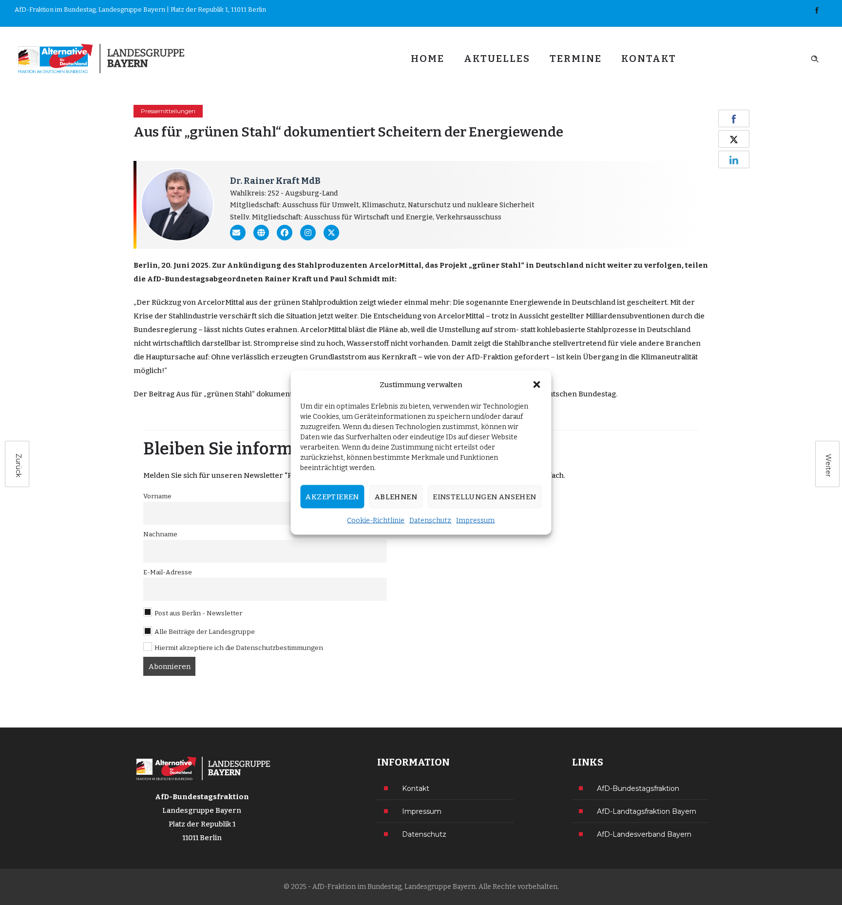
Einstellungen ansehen (484, 496)
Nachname (160, 534)
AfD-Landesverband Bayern (644, 833)
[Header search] (814, 57)
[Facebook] (816, 10)
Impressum (475, 520)
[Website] (261, 232)
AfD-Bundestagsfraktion (638, 788)
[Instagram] (308, 232)
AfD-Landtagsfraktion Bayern (646, 811)
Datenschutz (430, 520)
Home (427, 58)
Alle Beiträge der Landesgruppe (204, 632)
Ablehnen (396, 496)
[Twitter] (331, 232)
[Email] (238, 232)
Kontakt (648, 58)
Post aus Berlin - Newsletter (197, 613)
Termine (576, 58)
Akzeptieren (332, 496)
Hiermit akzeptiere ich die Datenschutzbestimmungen (238, 648)
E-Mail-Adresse (167, 572)
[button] (537, 385)
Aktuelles (497, 58)
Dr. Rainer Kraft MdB (275, 181)
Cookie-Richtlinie (375, 520)
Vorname (157, 496)
